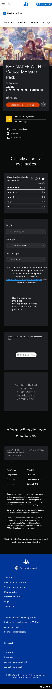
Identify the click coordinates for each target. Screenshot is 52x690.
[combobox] (26, 231)
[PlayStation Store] (13, 13)
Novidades (9, 22)
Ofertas (34, 22)
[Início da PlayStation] (26, 4)
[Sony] (45, 688)
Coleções (22, 22)
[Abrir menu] (3, 4)
